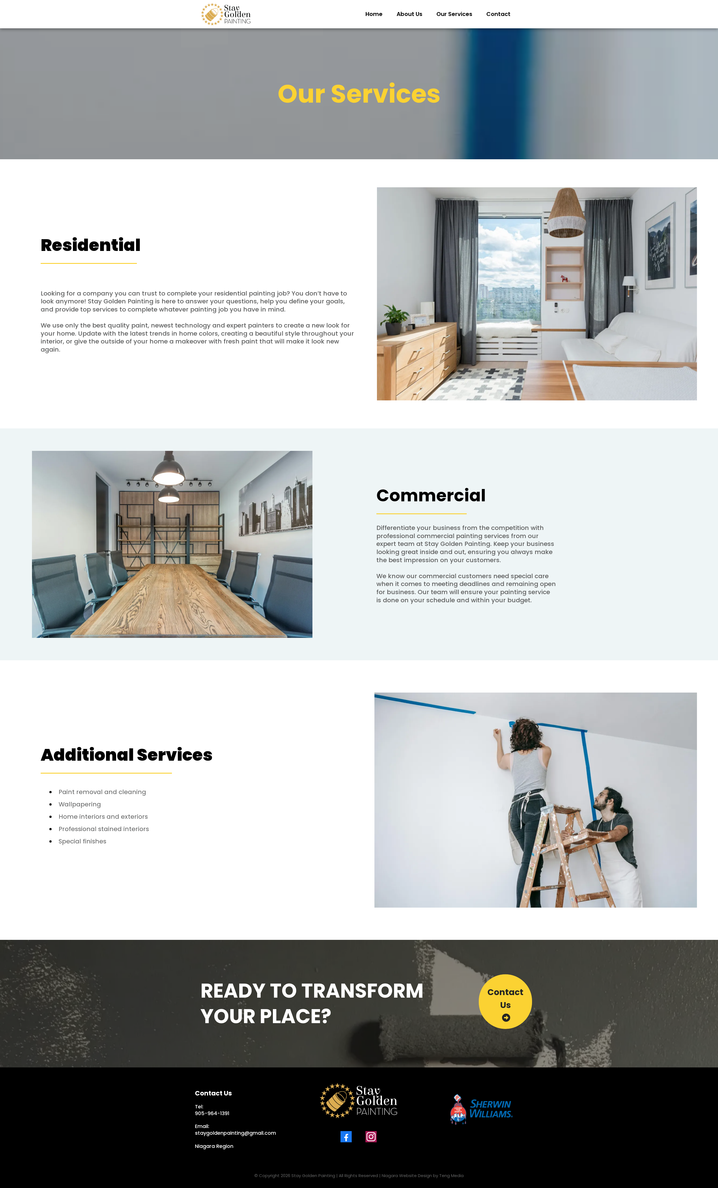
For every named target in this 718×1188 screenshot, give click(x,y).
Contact (498, 14)
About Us (409, 14)
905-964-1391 (212, 1113)
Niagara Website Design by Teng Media (423, 1175)
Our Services (454, 14)
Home (374, 14)
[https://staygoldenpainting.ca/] (226, 14)
